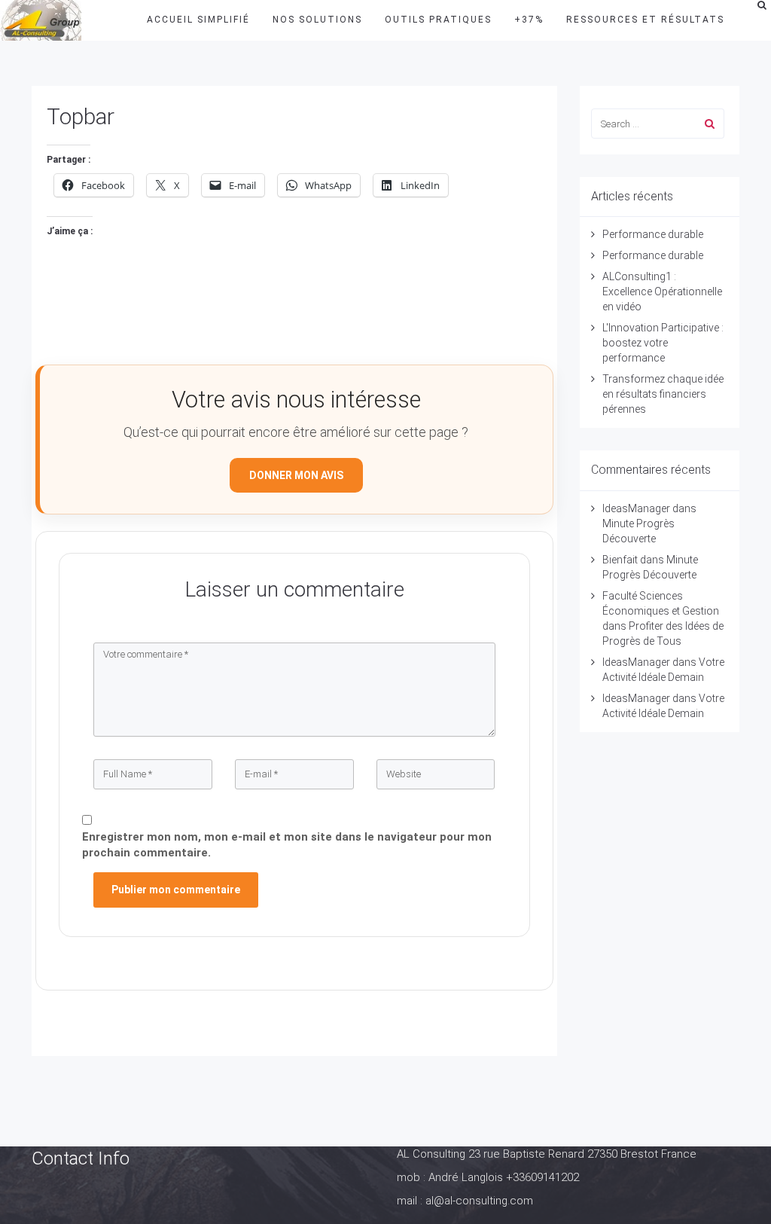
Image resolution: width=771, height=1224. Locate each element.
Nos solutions (317, 19)
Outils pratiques (438, 19)
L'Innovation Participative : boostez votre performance (663, 343)
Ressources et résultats (645, 19)
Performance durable (652, 234)
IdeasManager (636, 508)
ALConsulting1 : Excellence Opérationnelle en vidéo (662, 291)
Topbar (80, 116)
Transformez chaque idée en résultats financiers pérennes (663, 394)
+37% (529, 19)
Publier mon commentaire (175, 890)
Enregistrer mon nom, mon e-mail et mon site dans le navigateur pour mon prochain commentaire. (287, 844)
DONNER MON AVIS (296, 475)
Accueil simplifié (198, 19)
